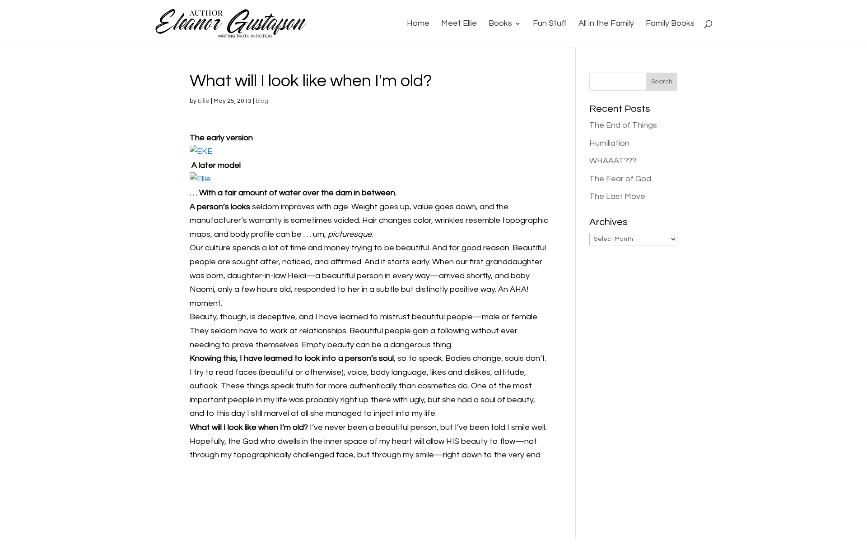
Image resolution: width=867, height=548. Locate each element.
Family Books (670, 24)
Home (418, 24)
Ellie (204, 101)
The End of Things (623, 125)
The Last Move (617, 196)
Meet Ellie (459, 24)
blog (262, 101)
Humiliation (609, 143)
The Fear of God (620, 179)
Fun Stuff (550, 24)
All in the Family (606, 24)
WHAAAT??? (612, 161)
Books (500, 24)
